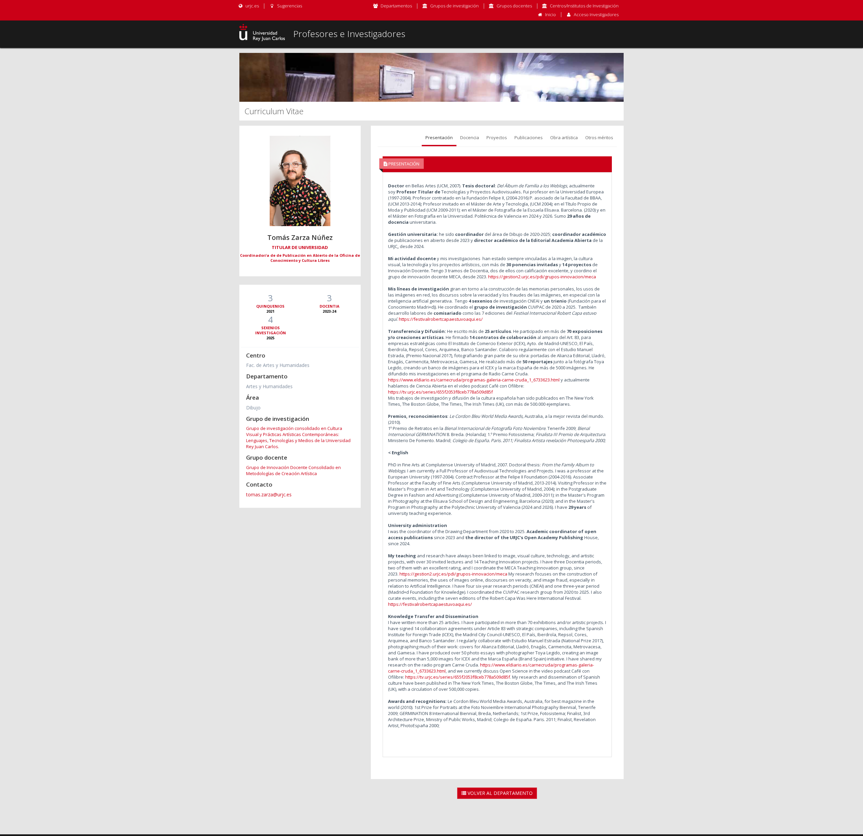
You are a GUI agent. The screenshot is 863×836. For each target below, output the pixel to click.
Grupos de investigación (454, 6)
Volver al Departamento (499, 793)
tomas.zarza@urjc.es (269, 494)
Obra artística (564, 137)
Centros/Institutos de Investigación (584, 6)
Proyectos (496, 137)
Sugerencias (289, 6)
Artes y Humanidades (269, 386)
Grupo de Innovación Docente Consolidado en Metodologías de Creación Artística (293, 470)
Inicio (550, 14)
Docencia (469, 137)
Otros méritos (599, 137)
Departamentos (396, 6)
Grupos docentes (514, 6)
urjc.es (251, 6)
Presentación (439, 137)
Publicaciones (528, 137)
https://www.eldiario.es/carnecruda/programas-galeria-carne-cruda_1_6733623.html (474, 380)
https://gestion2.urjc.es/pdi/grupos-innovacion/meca (542, 277)
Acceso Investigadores (596, 14)
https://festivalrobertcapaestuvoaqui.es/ (441, 319)
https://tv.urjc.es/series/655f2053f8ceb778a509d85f (440, 392)
